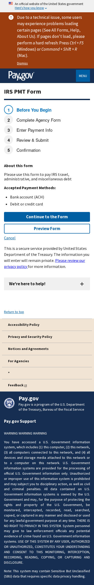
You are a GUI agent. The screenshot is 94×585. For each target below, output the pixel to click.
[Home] (21, 80)
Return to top (14, 312)
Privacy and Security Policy (30, 336)
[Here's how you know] (47, 6)
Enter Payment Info (33, 130)
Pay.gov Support (20, 421)
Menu (83, 76)
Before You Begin (33, 110)
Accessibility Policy (23, 324)
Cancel (10, 238)
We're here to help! (27, 283)
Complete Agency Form (38, 120)
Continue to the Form (47, 217)
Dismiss (22, 63)
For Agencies (18, 361)
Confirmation (27, 150)
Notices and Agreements (28, 348)
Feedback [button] (16, 385)
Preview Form (47, 228)
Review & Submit (32, 140)
